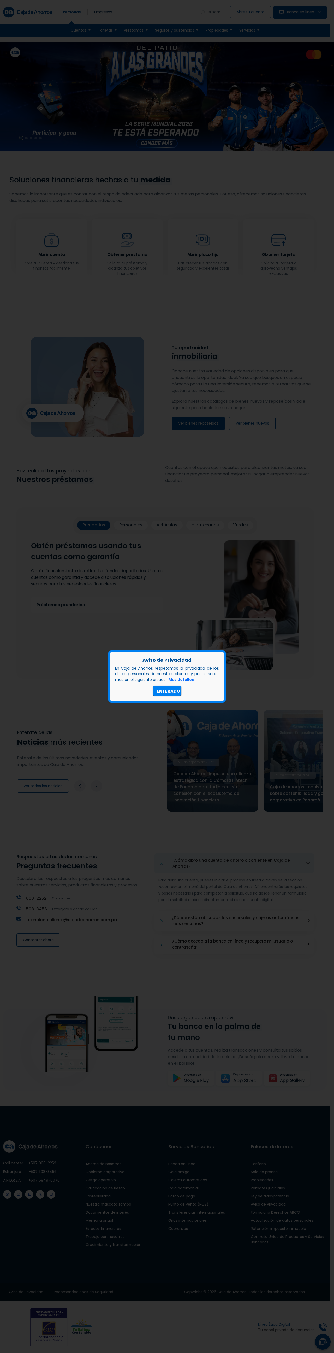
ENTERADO (168, 691)
